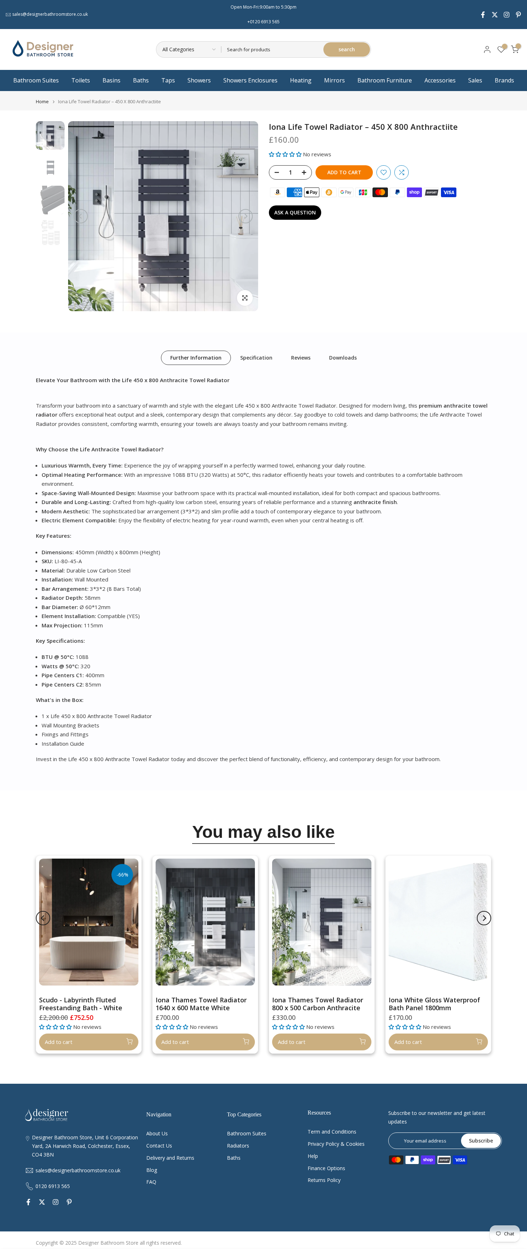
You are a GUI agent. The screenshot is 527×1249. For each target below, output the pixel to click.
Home (42, 101)
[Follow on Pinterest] (518, 14)
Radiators (238, 1145)
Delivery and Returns (170, 1157)
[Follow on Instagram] (506, 14)
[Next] (245, 216)
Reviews (300, 357)
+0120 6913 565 (263, 22)
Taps (168, 80)
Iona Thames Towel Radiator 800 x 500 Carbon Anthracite (317, 1004)
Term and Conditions (332, 1131)
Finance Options (326, 1168)
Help (313, 1156)
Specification (256, 357)
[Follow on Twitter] (495, 14)
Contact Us (159, 1145)
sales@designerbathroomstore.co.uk (50, 14)
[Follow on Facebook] (483, 14)
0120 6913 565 (52, 1186)
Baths (141, 80)
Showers (199, 80)
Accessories (440, 80)
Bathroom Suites (36, 80)
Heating (301, 80)
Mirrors (334, 80)
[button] (286, 154)
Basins (111, 80)
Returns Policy (324, 1180)
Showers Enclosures (250, 80)
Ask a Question (295, 212)
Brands (504, 80)
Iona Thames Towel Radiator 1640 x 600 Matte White (201, 1004)
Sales (475, 80)
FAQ (151, 1181)
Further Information (196, 357)
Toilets (80, 80)
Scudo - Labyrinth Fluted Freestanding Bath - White (80, 1004)
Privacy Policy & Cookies (336, 1143)
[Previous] (80, 216)
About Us (157, 1133)
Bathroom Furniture (384, 80)
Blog (151, 1170)
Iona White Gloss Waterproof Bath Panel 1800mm (434, 1004)
